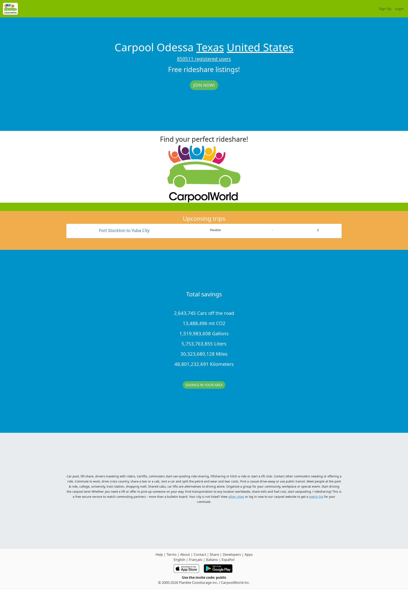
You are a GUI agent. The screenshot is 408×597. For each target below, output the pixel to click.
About (185, 554)
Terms (172, 554)
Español (228, 559)
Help (159, 554)
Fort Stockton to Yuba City (124, 230)
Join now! (204, 85)
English (179, 559)
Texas (210, 47)
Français (195, 559)
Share (214, 554)
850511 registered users (204, 58)
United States (260, 47)
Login (399, 8)
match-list (316, 497)
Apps (249, 554)
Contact (200, 554)
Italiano (212, 559)
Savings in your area (204, 385)
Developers (232, 554)
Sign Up (385, 8)
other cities (236, 497)
